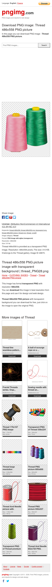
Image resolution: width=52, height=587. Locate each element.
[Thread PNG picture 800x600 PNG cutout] (37, 452)
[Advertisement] (26, 76)
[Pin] (10, 217)
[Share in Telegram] (7, 217)
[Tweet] (14, 217)
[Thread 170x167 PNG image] (12, 412)
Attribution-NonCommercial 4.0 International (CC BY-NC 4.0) (26, 225)
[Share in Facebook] (3, 217)
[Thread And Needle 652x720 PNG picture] (37, 531)
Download (12, 356)
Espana (20, 3)
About (5, 566)
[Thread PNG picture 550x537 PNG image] (37, 492)
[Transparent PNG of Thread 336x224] (37, 412)
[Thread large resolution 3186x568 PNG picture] (12, 452)
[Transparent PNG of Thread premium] (12, 531)
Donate (26, 566)
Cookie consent (37, 566)
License (12, 566)
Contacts (6, 569)
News (19, 566)
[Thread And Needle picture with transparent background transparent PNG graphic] (12, 491)
